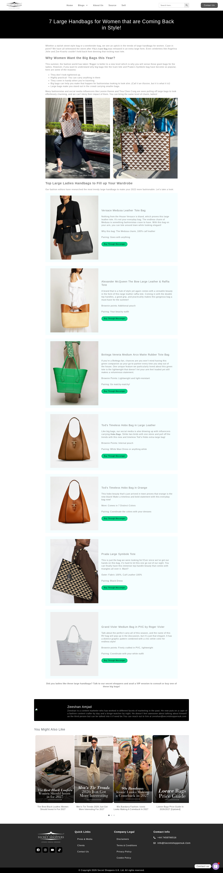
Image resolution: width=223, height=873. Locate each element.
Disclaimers (123, 839)
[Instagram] (45, 850)
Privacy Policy (124, 852)
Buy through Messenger (114, 244)
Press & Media (84, 839)
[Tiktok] (59, 850)
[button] (109, 815)
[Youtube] (52, 850)
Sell (124, 5)
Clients (81, 845)
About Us (98, 5)
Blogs (81, 5)
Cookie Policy (124, 858)
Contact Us (83, 852)
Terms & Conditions (127, 845)
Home (70, 5)
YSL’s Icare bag (99, 49)
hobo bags (115, 434)
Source (112, 5)
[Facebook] (38, 850)
